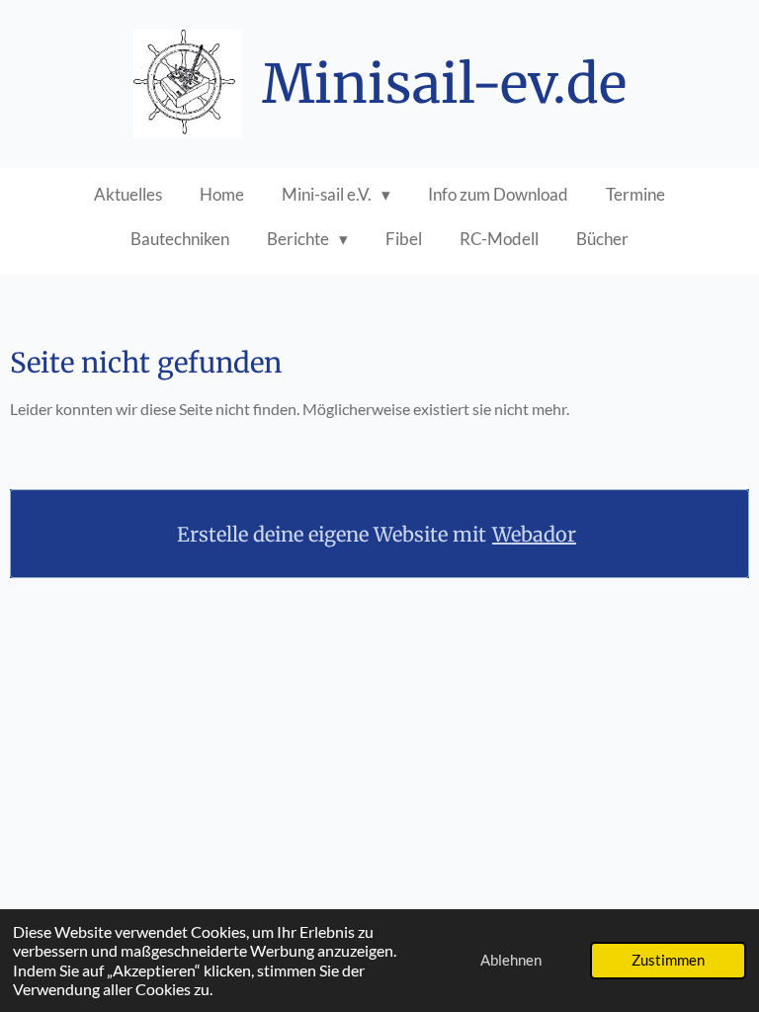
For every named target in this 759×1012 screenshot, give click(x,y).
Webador (534, 534)
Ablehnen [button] (511, 960)
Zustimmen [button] (668, 960)
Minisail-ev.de (444, 84)
